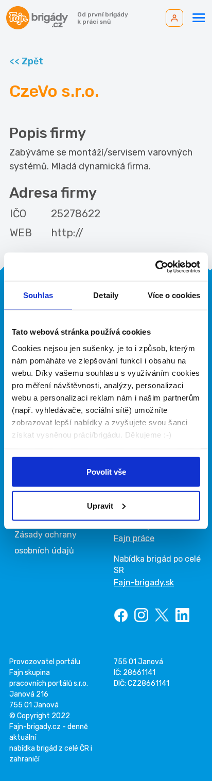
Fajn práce (134, 538)
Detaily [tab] (105, 295)
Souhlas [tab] (38, 295)
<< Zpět (26, 61)
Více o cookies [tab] (174, 295)
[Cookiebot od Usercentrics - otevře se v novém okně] (155, 266)
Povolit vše (106, 471)
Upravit (100, 505)
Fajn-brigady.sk (144, 582)
